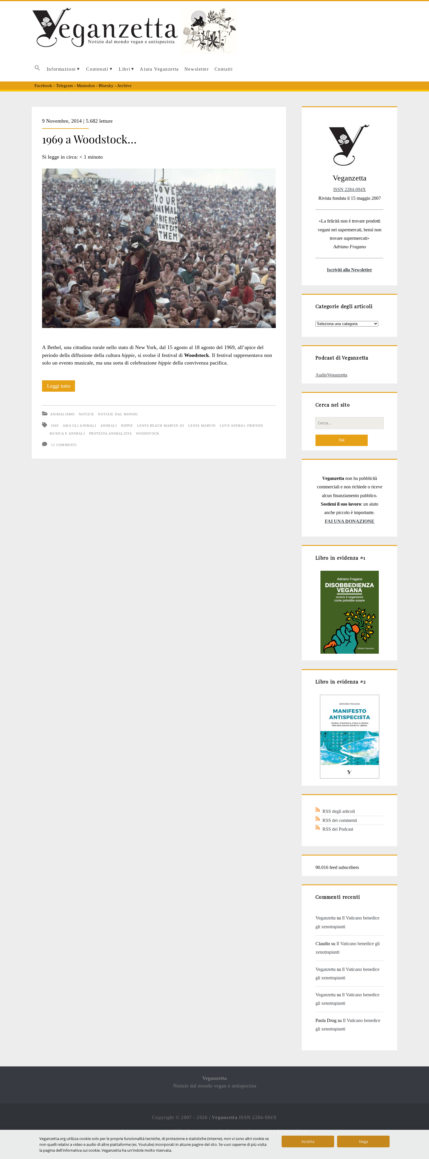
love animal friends (241, 425)
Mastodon (86, 85)
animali (108, 425)
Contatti (223, 69)
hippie (127, 425)
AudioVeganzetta (331, 374)
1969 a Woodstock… (89, 138)
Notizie (86, 414)
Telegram (64, 85)
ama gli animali (79, 425)
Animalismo (62, 414)
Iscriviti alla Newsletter (349, 269)
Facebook (43, 85)
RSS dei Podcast (337, 829)
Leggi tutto (61, 387)
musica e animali (67, 433)
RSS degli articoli (338, 811)
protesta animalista (110, 433)
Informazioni (61, 69)
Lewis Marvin (202, 425)
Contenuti (97, 69)
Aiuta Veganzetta (159, 69)
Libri (124, 69)
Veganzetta (325, 917)
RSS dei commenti (339, 820)
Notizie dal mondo (117, 414)
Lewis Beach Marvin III (160, 425)
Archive (124, 85)
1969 (54, 425)
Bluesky (106, 85)
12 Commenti (64, 445)
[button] (37, 69)
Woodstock (147, 433)
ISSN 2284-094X (349, 189)
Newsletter (196, 69)
